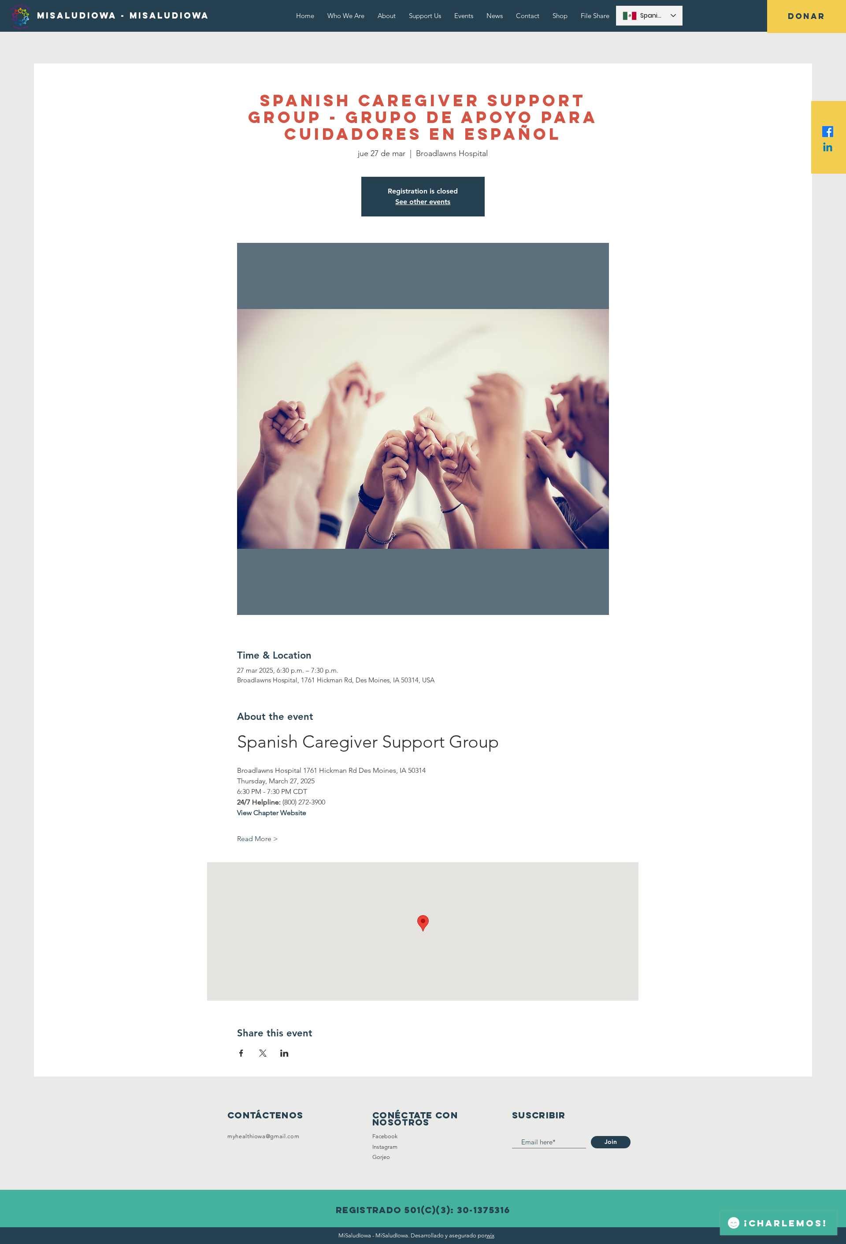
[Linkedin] (827, 147)
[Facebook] (827, 131)
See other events (422, 201)
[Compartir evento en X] (263, 1053)
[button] (806, 16)
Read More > (257, 838)
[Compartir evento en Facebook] (241, 1053)
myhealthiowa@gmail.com (263, 1136)
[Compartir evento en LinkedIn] (284, 1053)
